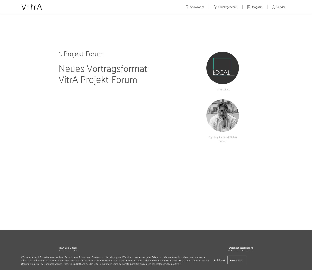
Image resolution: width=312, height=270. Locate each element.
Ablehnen (219, 260)
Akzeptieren (236, 260)
